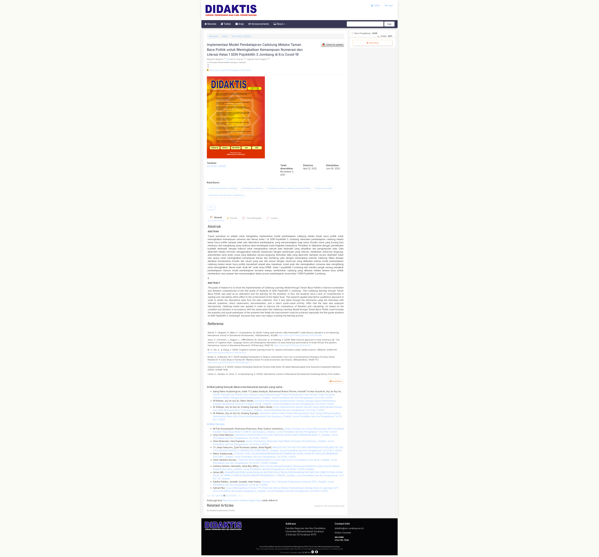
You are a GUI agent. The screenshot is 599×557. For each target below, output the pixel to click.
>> (240, 495)
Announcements (260, 23)
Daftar (376, 5)
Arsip (241, 23)
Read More (336, 381)
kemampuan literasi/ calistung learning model (288, 188)
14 (232, 495)
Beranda (211, 23)
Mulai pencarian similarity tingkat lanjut (242, 500)
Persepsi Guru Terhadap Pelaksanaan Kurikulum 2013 (289, 481)
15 (235, 495)
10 (221, 495)
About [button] (280, 23)
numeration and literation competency (226, 195)
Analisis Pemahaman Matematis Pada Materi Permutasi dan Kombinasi (281, 441)
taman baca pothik (323, 188)
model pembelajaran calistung (223, 188)
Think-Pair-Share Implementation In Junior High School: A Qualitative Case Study (278, 459)
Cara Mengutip (254, 218)
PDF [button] (210, 207)
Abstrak (218, 217)
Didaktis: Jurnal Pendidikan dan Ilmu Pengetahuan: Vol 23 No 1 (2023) (298, 404)
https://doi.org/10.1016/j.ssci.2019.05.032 (227, 352)
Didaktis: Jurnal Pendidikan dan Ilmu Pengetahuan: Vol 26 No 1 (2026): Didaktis (274, 469)
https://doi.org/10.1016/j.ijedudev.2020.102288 (300, 335)
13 (229, 495)
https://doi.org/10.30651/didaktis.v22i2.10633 (230, 70)
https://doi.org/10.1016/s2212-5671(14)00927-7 (230, 362)
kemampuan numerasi (252, 188)
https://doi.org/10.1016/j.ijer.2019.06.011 (292, 345)
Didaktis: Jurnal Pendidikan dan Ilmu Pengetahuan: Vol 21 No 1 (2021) (302, 431)
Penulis (233, 218)
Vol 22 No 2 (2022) (241, 36)
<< (208, 495)
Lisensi (274, 218)
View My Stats (342, 540)
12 (227, 495)
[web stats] (339, 536)
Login (390, 5)
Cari (389, 24)
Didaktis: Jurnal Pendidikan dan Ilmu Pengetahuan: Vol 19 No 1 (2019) (293, 491)
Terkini (227, 23)
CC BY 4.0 (306, 553)
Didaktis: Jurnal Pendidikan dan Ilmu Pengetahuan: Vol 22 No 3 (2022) (306, 450)
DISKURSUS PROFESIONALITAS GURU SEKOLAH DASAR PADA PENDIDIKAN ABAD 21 (278, 435)
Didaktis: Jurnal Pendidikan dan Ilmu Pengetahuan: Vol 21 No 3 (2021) (297, 397)
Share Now (374, 43)
